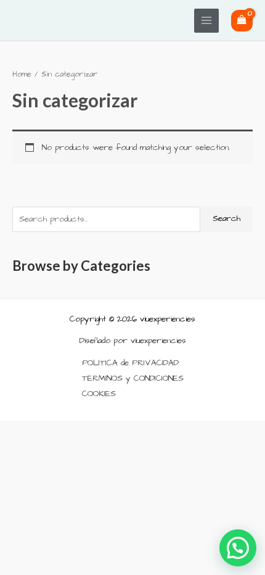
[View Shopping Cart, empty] (242, 20)
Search (226, 219)
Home (21, 74)
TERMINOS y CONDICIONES (133, 378)
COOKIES (99, 394)
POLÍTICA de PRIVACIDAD (130, 363)
